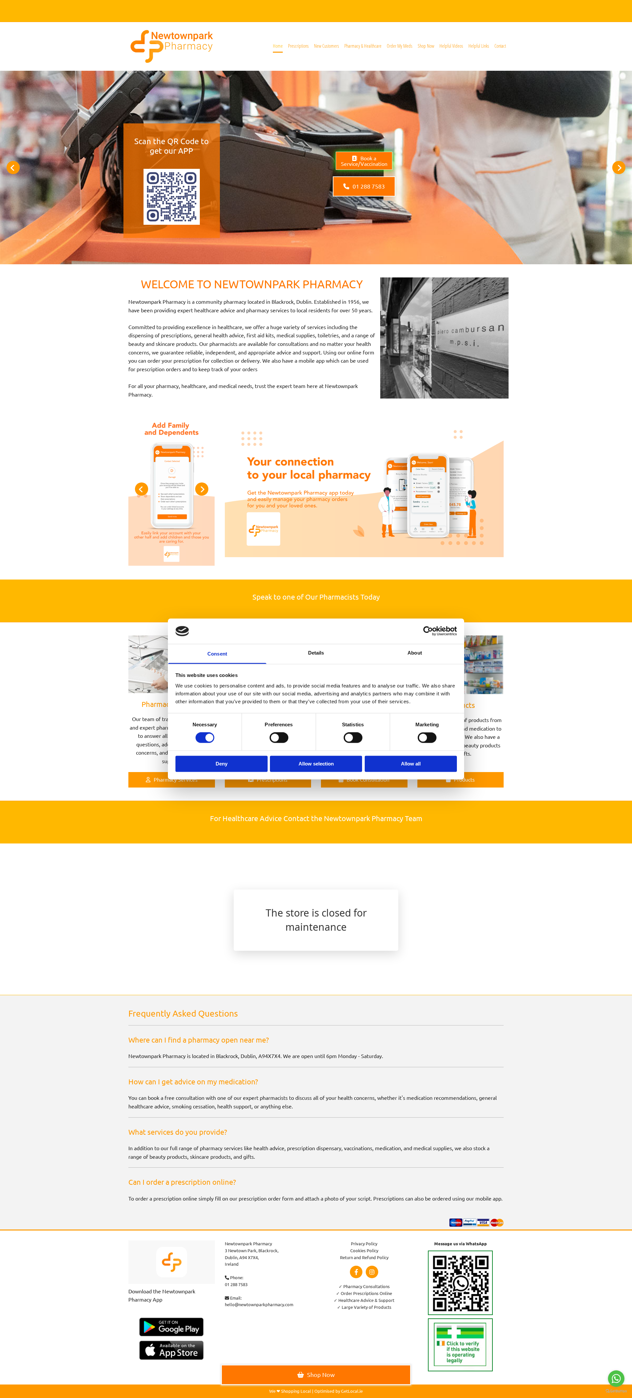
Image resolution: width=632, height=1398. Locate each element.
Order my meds (399, 45)
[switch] (279, 738)
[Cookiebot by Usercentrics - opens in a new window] (428, 631)
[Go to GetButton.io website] (616, 1391)
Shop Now (426, 45)
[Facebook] (356, 1272)
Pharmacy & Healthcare (363, 45)
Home (278, 45)
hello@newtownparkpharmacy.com (259, 1304)
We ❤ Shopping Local (290, 1391)
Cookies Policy (364, 1250)
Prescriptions (298, 45)
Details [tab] (316, 653)
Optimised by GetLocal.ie (338, 1391)
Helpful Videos (451, 45)
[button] (364, 161)
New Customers (326, 45)
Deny (221, 763)
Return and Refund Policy (364, 1257)
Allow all (411, 763)
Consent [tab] (217, 654)
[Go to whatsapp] (616, 1378)
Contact (500, 45)
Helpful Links (478, 45)
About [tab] (415, 653)
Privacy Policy (364, 1243)
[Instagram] (372, 1272)
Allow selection (316, 763)
